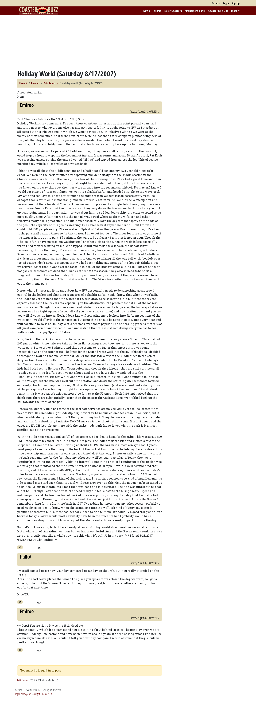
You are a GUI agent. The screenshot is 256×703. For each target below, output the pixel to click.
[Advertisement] (128, 42)
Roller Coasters (173, 11)
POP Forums (22, 680)
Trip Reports (51, 83)
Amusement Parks (195, 11)
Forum (215, 3)
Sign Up (235, 3)
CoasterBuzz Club (218, 11)
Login (226, 3)
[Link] (39, 547)
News (146, 11)
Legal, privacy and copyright (27, 694)
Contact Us (47, 694)
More (234, 11)
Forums (157, 11)
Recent (23, 83)
